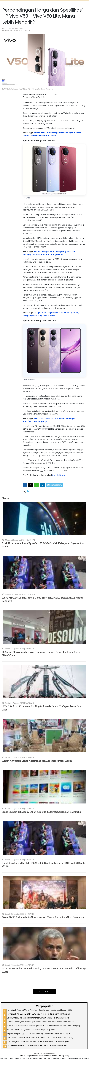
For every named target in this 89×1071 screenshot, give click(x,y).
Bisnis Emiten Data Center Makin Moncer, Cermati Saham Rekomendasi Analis (38, 1018)
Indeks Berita (44, 991)
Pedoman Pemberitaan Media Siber (43, 1056)
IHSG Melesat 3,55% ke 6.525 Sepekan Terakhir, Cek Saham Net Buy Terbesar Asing (40, 1037)
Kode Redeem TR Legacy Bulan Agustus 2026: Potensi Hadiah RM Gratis (41, 811)
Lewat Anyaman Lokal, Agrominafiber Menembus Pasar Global (37, 760)
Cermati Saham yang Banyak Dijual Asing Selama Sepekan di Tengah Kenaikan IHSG (41, 1022)
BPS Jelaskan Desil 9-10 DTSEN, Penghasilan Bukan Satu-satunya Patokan (37, 1045)
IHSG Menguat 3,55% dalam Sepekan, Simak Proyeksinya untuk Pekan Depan (38, 1041)
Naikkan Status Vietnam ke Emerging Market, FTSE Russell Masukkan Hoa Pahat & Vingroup (44, 1026)
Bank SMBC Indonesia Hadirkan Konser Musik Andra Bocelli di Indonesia (43, 917)
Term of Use (24, 1056)
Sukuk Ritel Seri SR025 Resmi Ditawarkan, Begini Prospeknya (31, 1030)
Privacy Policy (64, 1056)
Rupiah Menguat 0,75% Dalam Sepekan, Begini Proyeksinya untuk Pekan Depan (38, 1033)
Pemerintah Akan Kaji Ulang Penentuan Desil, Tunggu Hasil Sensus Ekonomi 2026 (39, 1010)
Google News (58, 475)
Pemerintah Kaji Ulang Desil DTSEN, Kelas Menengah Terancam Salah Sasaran (38, 1014)
